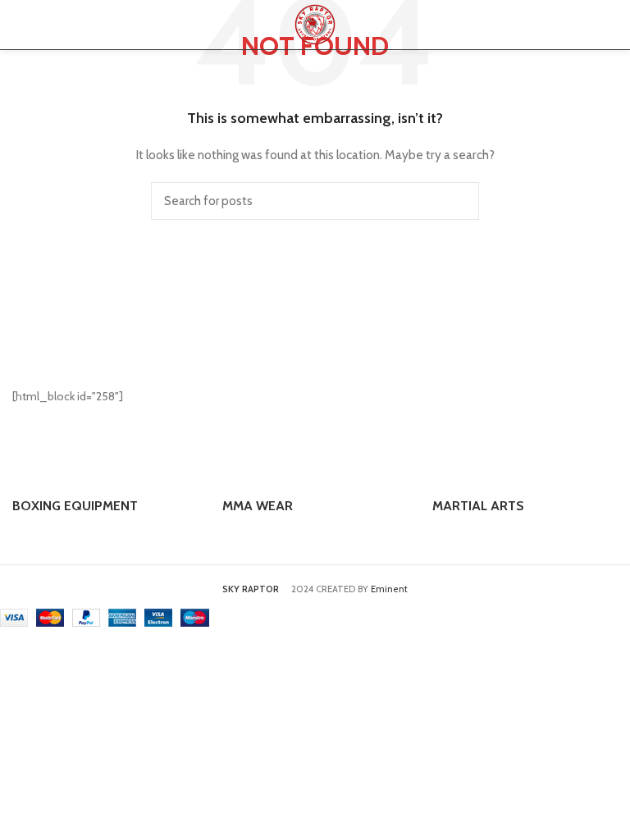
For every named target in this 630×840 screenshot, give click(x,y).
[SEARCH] (456, 201)
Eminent (389, 589)
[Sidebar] (20, 663)
